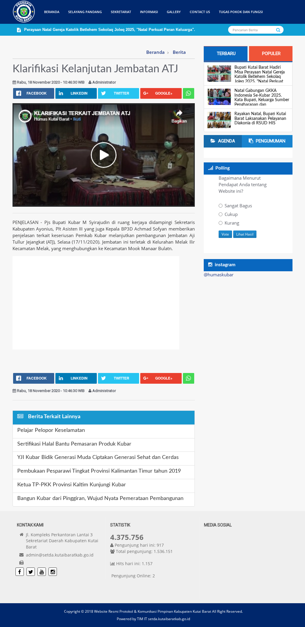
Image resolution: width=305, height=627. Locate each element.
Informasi (149, 12)
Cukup (231, 214)
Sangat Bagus (238, 206)
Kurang (232, 223)
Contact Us (200, 12)
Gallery (174, 12)
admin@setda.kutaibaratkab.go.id (60, 555)
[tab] (226, 53)
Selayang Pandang (85, 12)
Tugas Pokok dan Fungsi (241, 12)
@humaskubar (219, 275)
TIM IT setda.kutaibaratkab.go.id (163, 618)
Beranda (51, 12)
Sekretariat (121, 12)
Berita (179, 52)
